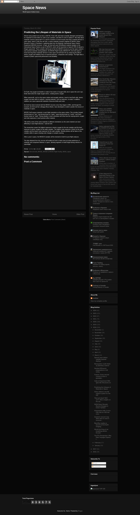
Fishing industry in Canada (101, 287)
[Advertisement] (72, 18)
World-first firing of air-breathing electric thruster (101, 431)
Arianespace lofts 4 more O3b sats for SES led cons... (102, 412)
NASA (64, 151)
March (97, 355)
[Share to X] (50, 149)
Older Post (80, 214)
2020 (95, 321)
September (98, 338)
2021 (95, 319)
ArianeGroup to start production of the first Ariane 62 (106, 143)
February (98, 442)
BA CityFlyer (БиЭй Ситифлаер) (102, 258)
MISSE (40, 151)
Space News (34, 7)
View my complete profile (99, 301)
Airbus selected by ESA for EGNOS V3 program (107, 127)
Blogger (80, 511)
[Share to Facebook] (52, 149)
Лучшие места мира (100, 230)
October (97, 335)
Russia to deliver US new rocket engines (107, 95)
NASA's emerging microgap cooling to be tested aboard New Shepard (106, 34)
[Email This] (46, 149)
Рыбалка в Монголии (100, 270)
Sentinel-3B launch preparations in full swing (101, 370)
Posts (95, 463)
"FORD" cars (97, 243)
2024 (95, 310)
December (98, 330)
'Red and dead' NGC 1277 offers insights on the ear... (102, 399)
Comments (97, 466)
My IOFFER (97, 278)
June (96, 347)
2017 (95, 449)
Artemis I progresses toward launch (106, 65)
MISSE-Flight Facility (55, 151)
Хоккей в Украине (99, 236)
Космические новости (101, 196)
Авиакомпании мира (100, 257)
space (69, 151)
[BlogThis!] (48, 149)
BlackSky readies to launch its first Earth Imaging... (101, 424)
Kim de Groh (33, 151)
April (96, 352)
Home (54, 214)
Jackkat (95, 298)
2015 (95, 452)
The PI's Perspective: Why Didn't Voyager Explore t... (102, 437)
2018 (95, 327)
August (97, 341)
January (97, 445)
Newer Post (28, 214)
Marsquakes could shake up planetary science (102, 364)
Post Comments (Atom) (58, 219)
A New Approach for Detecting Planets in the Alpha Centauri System (107, 175)
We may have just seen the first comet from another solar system (106, 50)
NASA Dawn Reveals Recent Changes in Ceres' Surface (101, 406)
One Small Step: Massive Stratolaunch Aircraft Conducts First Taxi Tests (107, 80)
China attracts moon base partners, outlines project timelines (107, 159)
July (96, 344)
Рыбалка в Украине (100, 207)
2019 (95, 324)
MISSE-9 (45, 151)
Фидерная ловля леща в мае (102, 209)
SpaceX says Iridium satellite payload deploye (101, 359)
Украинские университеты (102, 249)
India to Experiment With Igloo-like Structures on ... (102, 382)
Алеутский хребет (98, 232)
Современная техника (101, 223)
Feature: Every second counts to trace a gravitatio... (101, 376)
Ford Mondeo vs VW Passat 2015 (103, 245)
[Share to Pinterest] (54, 149)
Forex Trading (98, 263)
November (98, 332)
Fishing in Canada (99, 285)
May (96, 349)
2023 (95, 313)
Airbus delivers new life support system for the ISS (102, 393)
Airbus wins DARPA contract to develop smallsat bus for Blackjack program (107, 111)
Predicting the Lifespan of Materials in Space (102, 388)
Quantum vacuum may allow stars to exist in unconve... (101, 418)
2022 (95, 316)
